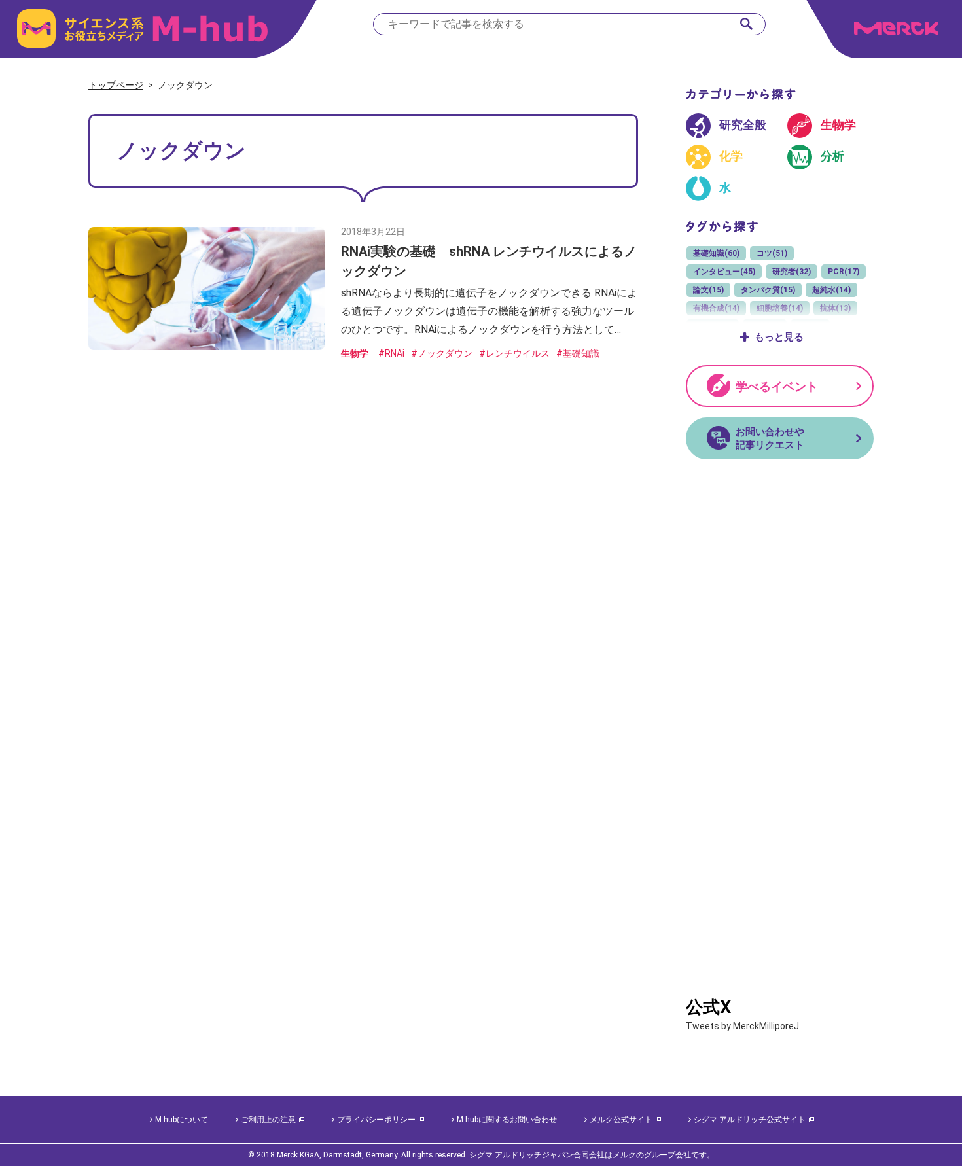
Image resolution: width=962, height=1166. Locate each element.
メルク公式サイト (621, 1119)
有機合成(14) (716, 308)
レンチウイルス (518, 353)
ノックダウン (445, 353)
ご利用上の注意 (268, 1119)
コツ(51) (772, 253)
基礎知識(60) (716, 253)
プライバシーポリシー (376, 1119)
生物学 (354, 353)
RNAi (394, 353)
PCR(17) (843, 271)
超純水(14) (831, 289)
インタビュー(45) (724, 271)
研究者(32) (791, 271)
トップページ (115, 85)
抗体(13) (835, 308)
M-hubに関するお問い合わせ (507, 1119)
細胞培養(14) (780, 308)
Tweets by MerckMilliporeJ (742, 1026)
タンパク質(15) (768, 289)
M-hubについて (181, 1119)
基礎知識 (581, 353)
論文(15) (708, 289)
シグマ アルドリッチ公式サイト (750, 1119)
